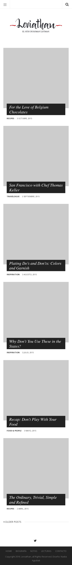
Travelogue (13, 196)
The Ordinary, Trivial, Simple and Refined (33, 499)
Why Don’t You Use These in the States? (35, 343)
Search (67, 4)
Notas (33, 551)
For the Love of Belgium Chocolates (28, 109)
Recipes (10, 118)
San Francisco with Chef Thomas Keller (36, 187)
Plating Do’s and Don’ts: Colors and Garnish (35, 265)
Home (9, 551)
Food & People (14, 430)
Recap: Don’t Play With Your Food (32, 421)
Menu (5, 4)
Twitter (36, 540)
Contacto (60, 551)
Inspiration (13, 274)
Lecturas (46, 551)
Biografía (21, 551)
